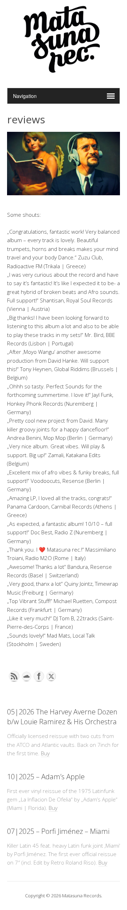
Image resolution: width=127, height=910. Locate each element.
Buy (45, 753)
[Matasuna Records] (64, 69)
